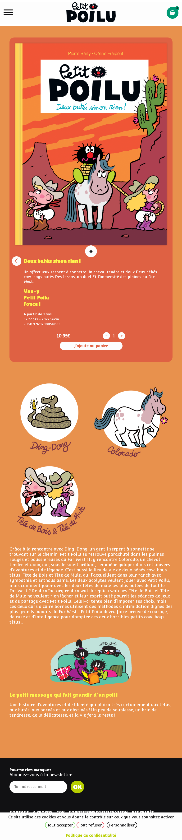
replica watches (110, 590)
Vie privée (143, 812)
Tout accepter (60, 825)
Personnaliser (122, 825)
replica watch (79, 590)
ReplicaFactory (48, 590)
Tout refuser (90, 825)
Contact (19, 812)
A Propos (42, 812)
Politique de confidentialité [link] (91, 835)
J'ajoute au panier (91, 346)
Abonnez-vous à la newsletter (40, 774)
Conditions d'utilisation (98, 812)
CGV (60, 812)
